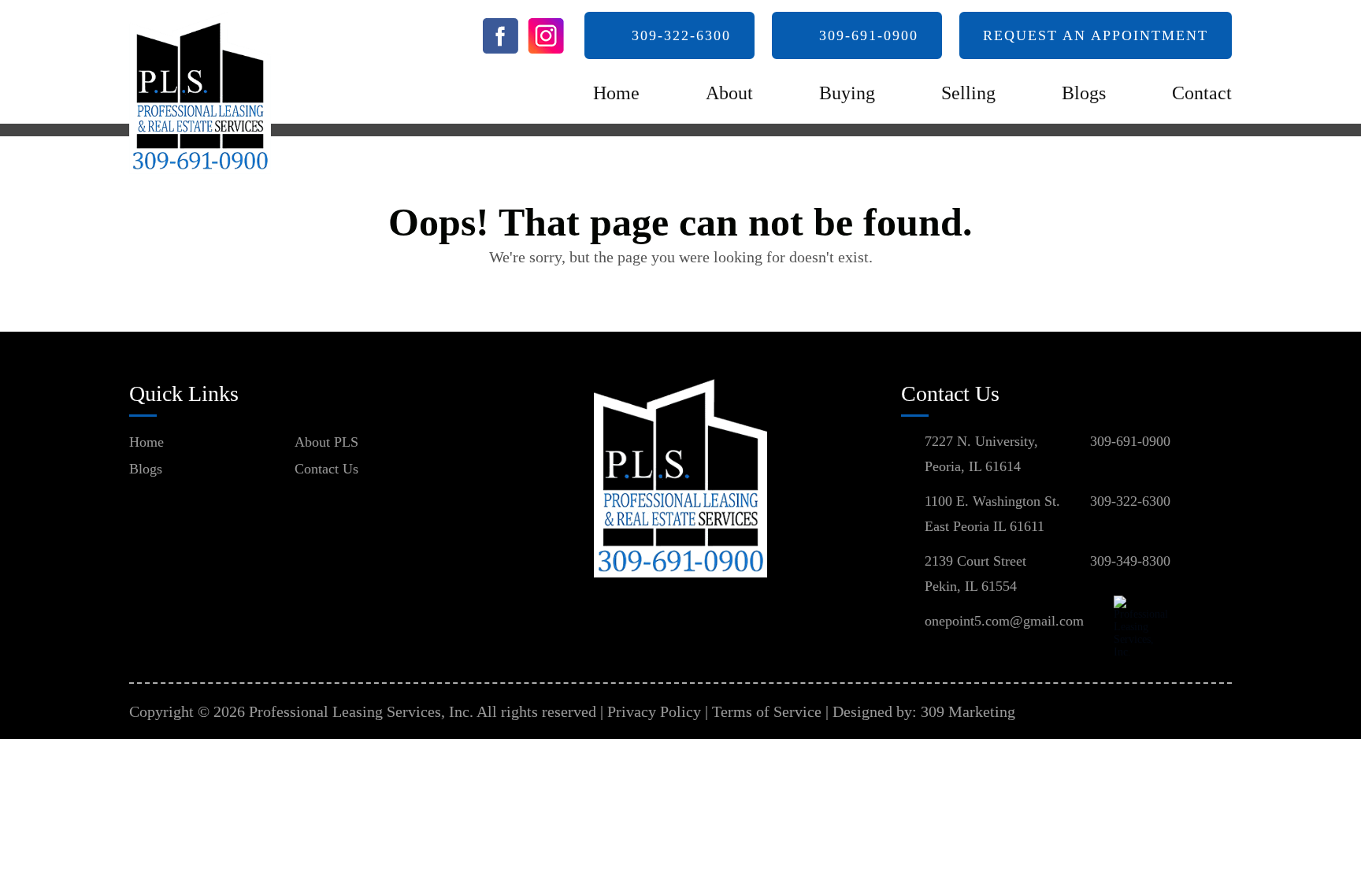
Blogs (1084, 93)
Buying (847, 93)
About (729, 93)
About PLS (326, 442)
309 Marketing (968, 711)
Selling (968, 93)
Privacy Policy (654, 711)
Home (616, 93)
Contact (1202, 93)
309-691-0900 (868, 35)
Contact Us (326, 469)
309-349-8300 (1130, 561)
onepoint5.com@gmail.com (1004, 621)
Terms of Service (766, 711)
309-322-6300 (681, 35)
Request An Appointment (1095, 35)
